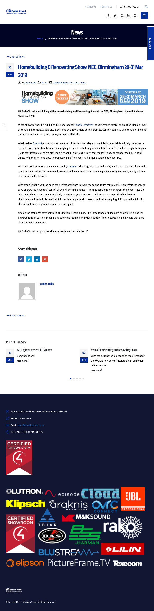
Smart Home (80, 82)
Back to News (17, 56)
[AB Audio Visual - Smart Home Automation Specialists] (17, 11)
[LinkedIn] (128, 15)
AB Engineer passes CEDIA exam (34, 350)
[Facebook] (108, 15)
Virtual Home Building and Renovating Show (114, 350)
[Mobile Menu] (144, 15)
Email (45, 259)
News (44, 82)
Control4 (58, 82)
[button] (70, 378)
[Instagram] (122, 15)
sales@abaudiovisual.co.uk (30, 425)
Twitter (29, 259)
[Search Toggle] (146, 6)
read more (22, 360)
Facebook (21, 259)
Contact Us (107, 6)
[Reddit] (135, 15)
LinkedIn (37, 259)
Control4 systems (84, 124)
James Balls (30, 82)
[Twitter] (115, 15)
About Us (91, 6)
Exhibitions (68, 82)
